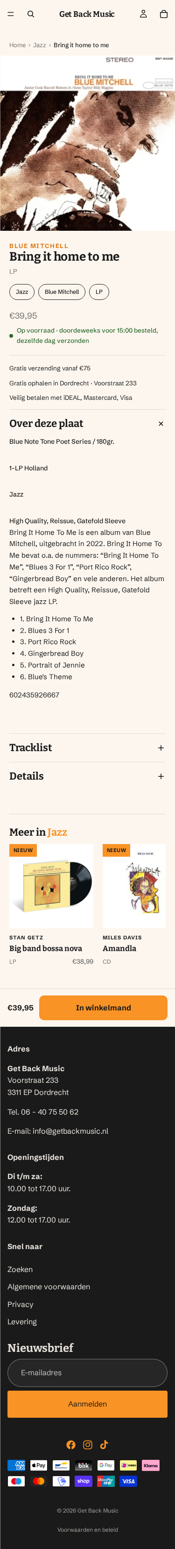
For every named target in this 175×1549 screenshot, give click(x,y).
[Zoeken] (31, 14)
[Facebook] (71, 1444)
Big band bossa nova (45, 948)
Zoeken (20, 1269)
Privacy (20, 1304)
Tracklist (30, 747)
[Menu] (10, 14)
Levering (22, 1322)
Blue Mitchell (39, 245)
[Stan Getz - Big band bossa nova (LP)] (51, 886)
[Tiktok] (104, 1444)
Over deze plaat (46, 423)
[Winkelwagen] (164, 14)
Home (17, 45)
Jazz (39, 45)
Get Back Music (98, 1510)
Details (26, 776)
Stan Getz (26, 937)
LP (99, 291)
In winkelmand (103, 1007)
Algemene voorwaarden (48, 1287)
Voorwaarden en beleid (87, 1529)
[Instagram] (87, 1444)
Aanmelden (87, 1403)
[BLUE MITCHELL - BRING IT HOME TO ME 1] (87, 143)
